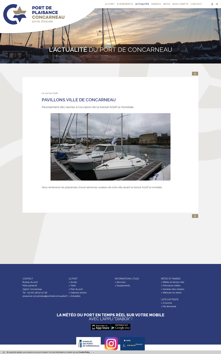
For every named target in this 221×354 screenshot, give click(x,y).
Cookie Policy (84, 352)
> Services (120, 282)
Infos (166, 4)
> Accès (73, 282)
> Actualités (74, 296)
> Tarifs (72, 285)
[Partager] (217, 4)
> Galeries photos (78, 292)
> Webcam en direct (171, 292)
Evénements (125, 4)
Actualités (142, 4)
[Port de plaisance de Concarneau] (34, 14)
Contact (196, 4)
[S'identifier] (212, 4)
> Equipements (122, 285)
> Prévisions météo (171, 285)
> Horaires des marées (172, 289)
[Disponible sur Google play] (100, 327)
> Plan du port (76, 289)
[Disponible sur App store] (120, 327)
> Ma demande (168, 306)
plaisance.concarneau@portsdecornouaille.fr (45, 296)
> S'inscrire (166, 303)
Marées (156, 4)
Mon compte (180, 4)
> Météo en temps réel (172, 282)
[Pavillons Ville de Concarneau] (110, 147)
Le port (110, 4)
